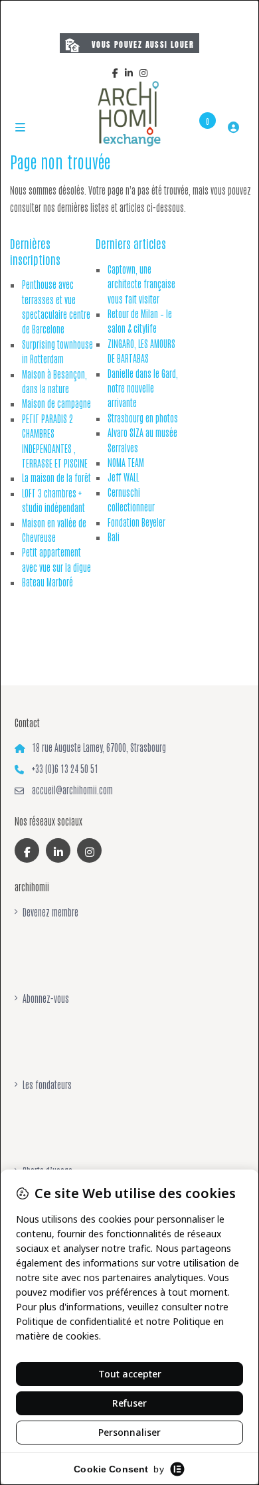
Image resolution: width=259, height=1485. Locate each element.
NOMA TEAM (126, 462)
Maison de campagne (56, 403)
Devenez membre (50, 912)
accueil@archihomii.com (72, 790)
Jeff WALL (123, 477)
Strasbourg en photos (143, 418)
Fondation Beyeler (136, 522)
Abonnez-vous (46, 998)
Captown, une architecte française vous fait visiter (141, 284)
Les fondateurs (47, 1085)
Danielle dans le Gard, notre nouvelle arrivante (143, 388)
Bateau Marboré (47, 582)
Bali (114, 537)
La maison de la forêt (56, 477)
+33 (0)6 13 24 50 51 (65, 768)
